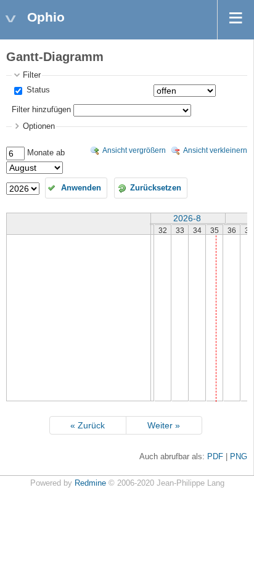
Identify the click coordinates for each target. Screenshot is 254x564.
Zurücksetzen (155, 188)
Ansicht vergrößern (134, 150)
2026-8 (187, 218)
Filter (32, 75)
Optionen (39, 126)
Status (37, 90)
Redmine (90, 483)
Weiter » (163, 425)
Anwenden (81, 188)
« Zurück (87, 425)
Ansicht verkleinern (215, 150)
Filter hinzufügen (41, 109)
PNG (238, 456)
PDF (215, 456)
